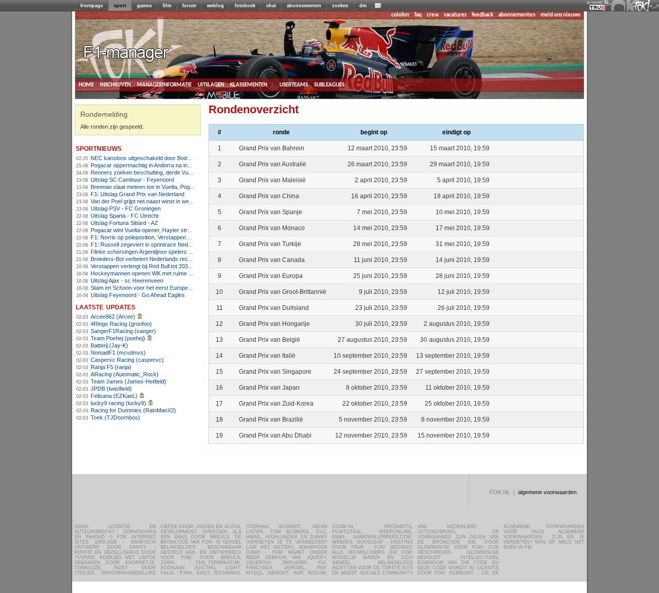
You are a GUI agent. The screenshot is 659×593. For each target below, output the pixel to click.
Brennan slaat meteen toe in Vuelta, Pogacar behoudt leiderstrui (170, 187)
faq (418, 15)
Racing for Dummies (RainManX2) (133, 410)
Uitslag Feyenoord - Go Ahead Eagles (138, 295)
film (167, 5)
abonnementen (304, 5)
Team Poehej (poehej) (118, 338)
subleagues (329, 85)
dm (363, 5)
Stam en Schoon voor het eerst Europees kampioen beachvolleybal (174, 288)
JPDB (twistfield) (111, 389)
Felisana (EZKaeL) (114, 396)
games (144, 5)
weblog (215, 5)
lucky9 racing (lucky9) (118, 403)
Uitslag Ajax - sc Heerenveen (127, 280)
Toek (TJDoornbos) (115, 417)
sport (120, 5)
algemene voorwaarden (547, 492)
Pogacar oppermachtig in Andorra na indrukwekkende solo (163, 165)
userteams (294, 85)
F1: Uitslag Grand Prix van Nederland (137, 194)
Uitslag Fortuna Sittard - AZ (124, 223)
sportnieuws (99, 148)
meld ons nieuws (560, 15)
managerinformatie (164, 85)
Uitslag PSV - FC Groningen (126, 208)
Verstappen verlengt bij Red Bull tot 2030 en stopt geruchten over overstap (183, 266)
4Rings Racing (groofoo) (121, 324)
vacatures (455, 15)
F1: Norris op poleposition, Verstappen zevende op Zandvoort (167, 237)
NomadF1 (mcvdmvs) (118, 353)
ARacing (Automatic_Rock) (125, 374)
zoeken (340, 5)
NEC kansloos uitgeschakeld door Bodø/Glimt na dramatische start (174, 158)
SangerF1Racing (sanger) (123, 331)
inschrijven (115, 85)
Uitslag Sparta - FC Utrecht (125, 216)
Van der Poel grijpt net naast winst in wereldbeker (152, 201)
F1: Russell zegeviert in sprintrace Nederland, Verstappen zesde (171, 244)
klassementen (248, 85)
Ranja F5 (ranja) (111, 367)
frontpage (91, 5)
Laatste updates (105, 306)
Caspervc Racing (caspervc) (127, 360)
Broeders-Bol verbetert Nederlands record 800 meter (157, 259)
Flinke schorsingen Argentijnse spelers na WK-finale (155, 252)
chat (271, 5)
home (86, 85)
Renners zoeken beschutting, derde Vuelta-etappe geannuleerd (170, 172)
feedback (482, 15)
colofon (400, 15)
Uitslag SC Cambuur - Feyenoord (132, 180)
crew (433, 15)
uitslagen (211, 85)
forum (189, 5)
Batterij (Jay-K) (109, 345)
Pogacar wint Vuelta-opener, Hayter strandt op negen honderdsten (173, 230)
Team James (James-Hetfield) (128, 381)
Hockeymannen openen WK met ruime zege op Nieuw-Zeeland (169, 273)
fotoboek (245, 5)
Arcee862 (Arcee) (113, 316)
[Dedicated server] (598, 8)
